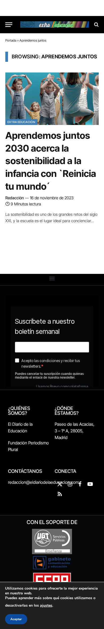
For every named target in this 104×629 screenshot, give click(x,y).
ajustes (46, 605)
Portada (10, 40)
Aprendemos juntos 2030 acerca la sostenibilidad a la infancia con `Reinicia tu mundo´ (50, 161)
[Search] (96, 25)
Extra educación (21, 122)
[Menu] (8, 25)
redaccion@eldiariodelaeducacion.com (43, 482)
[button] (52, 278)
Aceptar (16, 619)
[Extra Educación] (54, 24)
